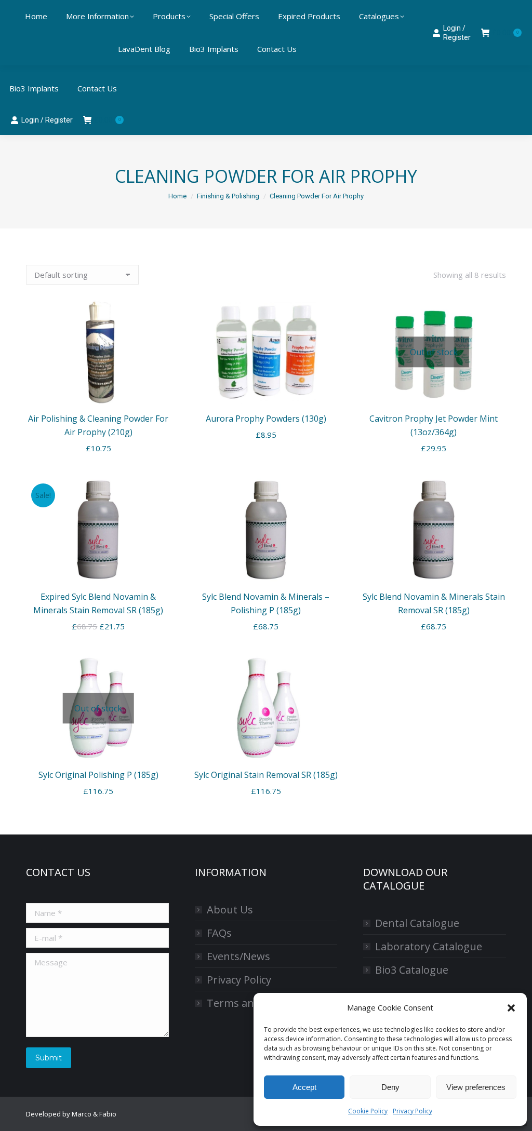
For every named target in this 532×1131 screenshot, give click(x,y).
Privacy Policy (412, 1111)
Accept (304, 1087)
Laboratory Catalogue (428, 946)
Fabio (107, 1114)
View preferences (476, 1087)
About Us (230, 909)
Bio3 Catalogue (411, 969)
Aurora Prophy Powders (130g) (266, 418)
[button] (511, 1008)
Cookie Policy (368, 1111)
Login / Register (47, 120)
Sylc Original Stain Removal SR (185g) (266, 774)
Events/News (238, 956)
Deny (390, 1087)
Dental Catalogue (417, 923)
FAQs (219, 932)
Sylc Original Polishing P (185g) (98, 774)
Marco (81, 1114)
